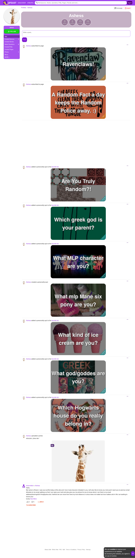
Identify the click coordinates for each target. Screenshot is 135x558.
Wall (6, 36)
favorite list (55, 167)
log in (130, 2)
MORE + (7, 57)
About (6, 54)
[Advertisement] (76, 140)
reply (42, 502)
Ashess (37, 485)
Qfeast (48, 549)
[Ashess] (12, 16)
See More (33, 499)
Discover (22, 3)
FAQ (60, 549)
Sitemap (88, 549)
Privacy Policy (81, 549)
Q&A (64, 549)
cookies (113, 549)
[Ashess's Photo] (78, 461)
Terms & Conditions (71, 549)
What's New (55, 549)
